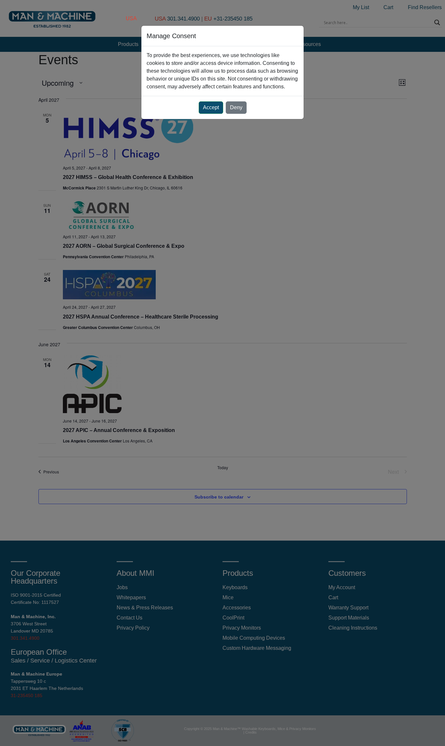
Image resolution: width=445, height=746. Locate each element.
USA (131, 18)
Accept (211, 107)
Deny (236, 107)
